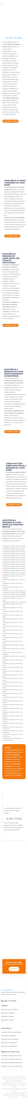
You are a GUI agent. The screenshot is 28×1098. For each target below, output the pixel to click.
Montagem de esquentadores (9, 1042)
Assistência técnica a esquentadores (11, 1032)
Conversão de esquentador (8, 1035)
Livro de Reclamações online (20, 1076)
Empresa (14, 1080)
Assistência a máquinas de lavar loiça (11, 1055)
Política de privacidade (6, 1076)
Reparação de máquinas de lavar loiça (11, 1059)
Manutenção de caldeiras (8, 1013)
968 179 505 (15, 818)
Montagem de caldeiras (7, 1016)
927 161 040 (15, 37)
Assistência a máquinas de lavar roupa (11, 1062)
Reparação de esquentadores (9, 1046)
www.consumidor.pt (14, 1097)
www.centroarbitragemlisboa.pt (14, 1093)
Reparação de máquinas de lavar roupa (11, 1066)
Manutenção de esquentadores (9, 1039)
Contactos (19, 1080)
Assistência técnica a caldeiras (9, 1009)
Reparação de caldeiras (7, 1020)
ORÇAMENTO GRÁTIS (10, 121)
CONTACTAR (14, 969)
